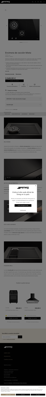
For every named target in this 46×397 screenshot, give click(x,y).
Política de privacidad (41, 387)
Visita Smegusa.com (23, 205)
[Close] (35, 185)
